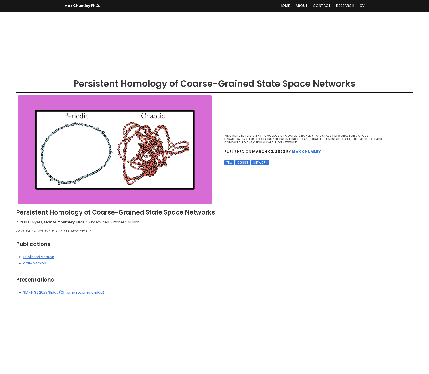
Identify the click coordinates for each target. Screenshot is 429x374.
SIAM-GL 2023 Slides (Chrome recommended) (63, 292)
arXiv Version (34, 263)
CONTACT (322, 5)
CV (362, 5)
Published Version (38, 256)
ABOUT (301, 5)
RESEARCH (345, 5)
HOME (285, 5)
